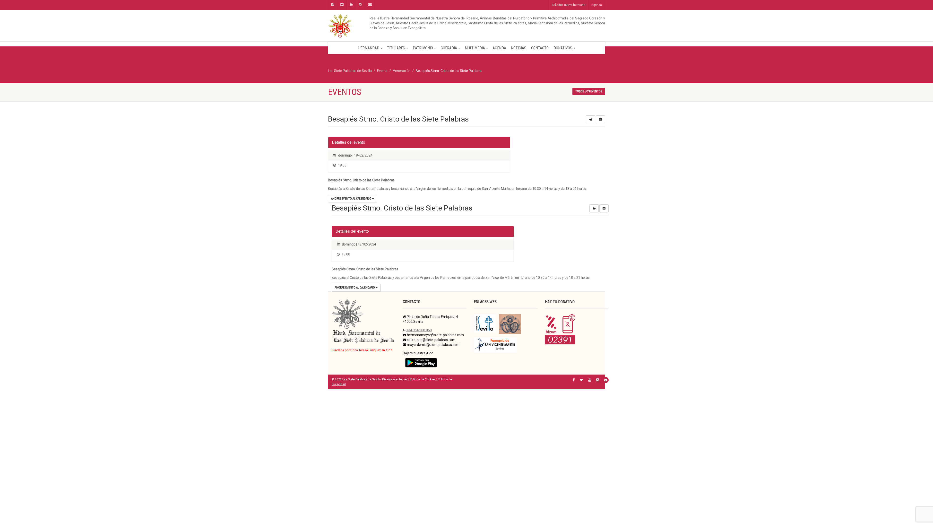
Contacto (540, 48)
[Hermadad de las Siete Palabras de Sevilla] (371, 25)
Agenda (596, 5)
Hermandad (368, 48)
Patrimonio (423, 48)
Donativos (562, 48)
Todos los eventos (588, 91)
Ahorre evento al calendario (351, 198)
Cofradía (449, 48)
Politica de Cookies (423, 379)
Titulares (396, 48)
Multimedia (475, 48)
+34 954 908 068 (419, 330)
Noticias (518, 48)
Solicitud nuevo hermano (568, 5)
